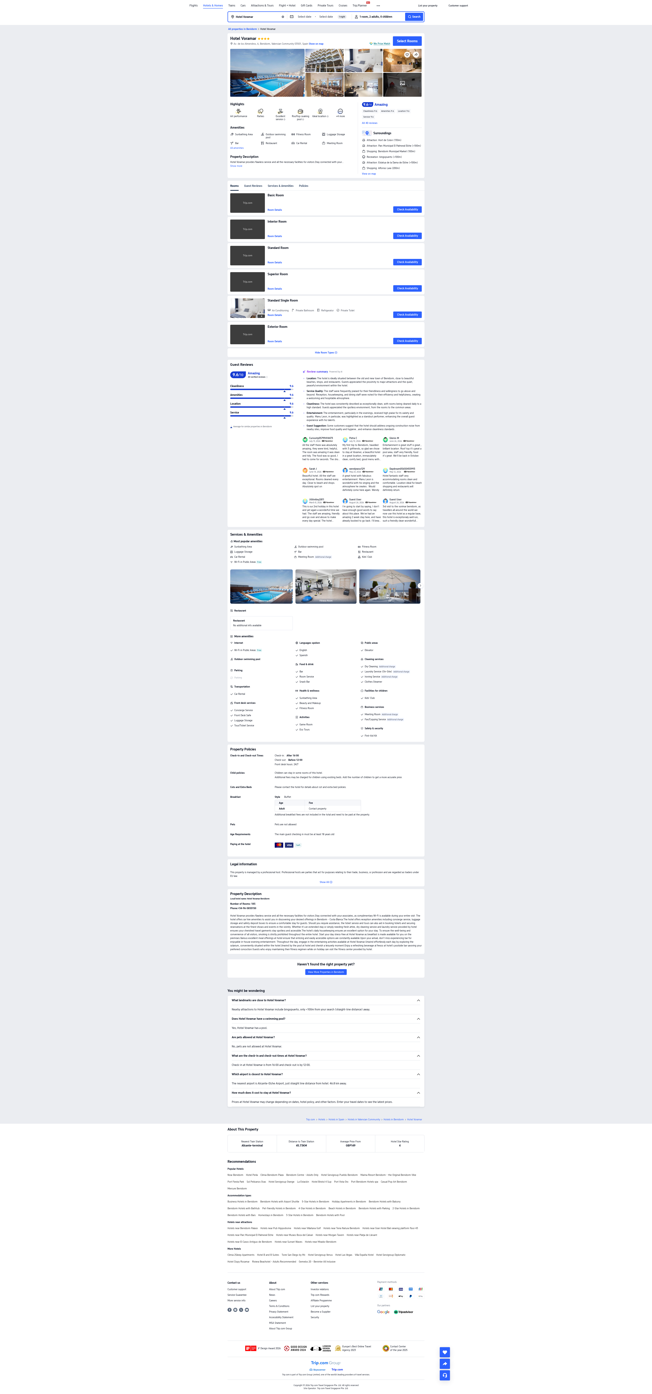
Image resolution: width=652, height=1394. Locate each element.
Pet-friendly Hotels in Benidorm (279, 1208)
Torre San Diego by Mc (293, 1255)
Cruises (343, 5)
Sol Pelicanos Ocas (256, 1181)
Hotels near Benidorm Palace (243, 1228)
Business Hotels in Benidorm (243, 1201)
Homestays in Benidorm (270, 1215)
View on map (369, 173)
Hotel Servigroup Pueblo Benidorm (339, 1175)
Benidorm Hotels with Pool (330, 1215)
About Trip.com (277, 1289)
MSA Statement (277, 1323)
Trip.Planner (360, 5)
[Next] (420, 585)
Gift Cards (306, 5)
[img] (267, 73)
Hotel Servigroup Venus (320, 1255)
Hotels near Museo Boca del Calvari (294, 1235)
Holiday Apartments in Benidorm (349, 1201)
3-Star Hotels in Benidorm (299, 1215)
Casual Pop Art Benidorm (394, 1181)
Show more (236, 166)
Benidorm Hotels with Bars (242, 1215)
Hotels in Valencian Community (364, 1119)
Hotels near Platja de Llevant (362, 1235)
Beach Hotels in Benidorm (342, 1208)
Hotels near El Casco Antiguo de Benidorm (250, 1241)
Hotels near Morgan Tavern (330, 1235)
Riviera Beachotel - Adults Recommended (274, 1261)
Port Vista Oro (341, 1181)
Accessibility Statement (281, 1317)
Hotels (321, 1119)
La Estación (303, 1181)
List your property (320, 1306)
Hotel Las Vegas (343, 1255)
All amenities (237, 148)
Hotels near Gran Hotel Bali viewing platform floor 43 (390, 1228)
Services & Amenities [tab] (281, 185)
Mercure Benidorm (237, 1188)
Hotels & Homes (213, 5)
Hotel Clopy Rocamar (238, 1261)
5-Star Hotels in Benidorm (315, 1201)
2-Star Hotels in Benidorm (406, 1208)
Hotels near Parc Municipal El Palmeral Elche (250, 1235)
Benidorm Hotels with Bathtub (244, 1208)
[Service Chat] (445, 1375)
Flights (193, 5)
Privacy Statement (278, 1311)
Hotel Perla (252, 1175)
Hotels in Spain (336, 1119)
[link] (428, 5)
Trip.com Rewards (320, 1295)
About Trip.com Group (280, 1328)
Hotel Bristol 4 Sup (321, 1181)
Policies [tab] (303, 185)
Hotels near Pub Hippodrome (275, 1228)
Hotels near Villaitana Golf (307, 1228)
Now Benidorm (235, 1175)
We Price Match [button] (382, 43)
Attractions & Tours (262, 5)
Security (315, 1317)
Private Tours (325, 5)
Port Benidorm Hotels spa (364, 1181)
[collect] (445, 1352)
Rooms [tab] (234, 185)
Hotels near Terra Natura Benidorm (341, 1228)
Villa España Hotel (364, 1255)
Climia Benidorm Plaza (272, 1175)
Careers (273, 1300)
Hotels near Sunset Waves (288, 1241)
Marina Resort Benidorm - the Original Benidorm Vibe (388, 1175)
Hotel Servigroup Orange (281, 1181)
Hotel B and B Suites (268, 1255)
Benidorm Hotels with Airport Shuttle (279, 1201)
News (272, 1295)
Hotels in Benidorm (394, 1119)
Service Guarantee (237, 1295)
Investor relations (320, 1289)
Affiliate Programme (321, 1300)
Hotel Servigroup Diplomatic (390, 1255)
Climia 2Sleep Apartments (241, 1255)
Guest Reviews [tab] (253, 185)
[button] (378, 5)
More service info (237, 1300)
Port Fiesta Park (236, 1181)
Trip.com (310, 1119)
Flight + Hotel (287, 5)
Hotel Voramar (243, 38)
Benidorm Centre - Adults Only (302, 1175)
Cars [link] (243, 5)
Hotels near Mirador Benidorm (320, 1241)
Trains (231, 5)
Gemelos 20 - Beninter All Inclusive (317, 1261)
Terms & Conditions (279, 1306)
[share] (445, 1364)
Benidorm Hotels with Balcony (385, 1201)
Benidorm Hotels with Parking (374, 1208)
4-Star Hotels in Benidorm (312, 1208)
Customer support (237, 1289)
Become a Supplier (320, 1311)
